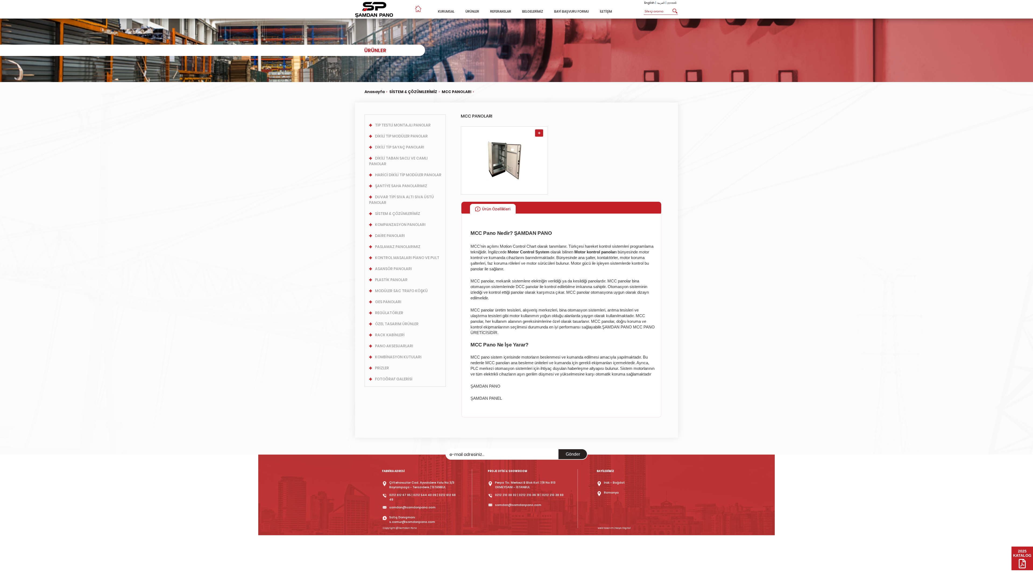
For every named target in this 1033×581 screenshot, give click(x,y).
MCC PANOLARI (456, 91)
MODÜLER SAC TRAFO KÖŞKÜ (401, 290)
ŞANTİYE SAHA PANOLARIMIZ (401, 186)
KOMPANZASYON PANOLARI (400, 224)
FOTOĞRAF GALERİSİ (393, 379)
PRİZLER (382, 368)
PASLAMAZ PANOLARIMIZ (397, 246)
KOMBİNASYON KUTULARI (398, 357)
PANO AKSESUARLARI (394, 346)
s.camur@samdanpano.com (412, 522)
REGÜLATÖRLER (389, 313)
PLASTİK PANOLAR (391, 279)
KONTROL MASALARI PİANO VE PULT (407, 257)
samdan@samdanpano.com (412, 507)
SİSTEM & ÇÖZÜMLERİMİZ (413, 91)
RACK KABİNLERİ (390, 335)
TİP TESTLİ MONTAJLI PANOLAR (403, 125)
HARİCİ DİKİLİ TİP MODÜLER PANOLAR (408, 175)
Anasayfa (375, 91)
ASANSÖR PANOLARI (393, 268)
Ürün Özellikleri (496, 209)
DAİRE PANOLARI (390, 235)
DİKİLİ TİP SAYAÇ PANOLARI (399, 147)
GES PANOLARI (388, 301)
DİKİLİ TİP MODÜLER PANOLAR (401, 136)
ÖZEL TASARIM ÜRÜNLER (397, 324)
